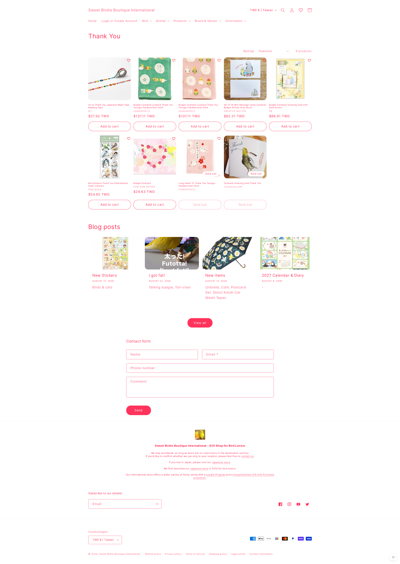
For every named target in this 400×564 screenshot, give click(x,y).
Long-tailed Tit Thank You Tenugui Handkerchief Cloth (197, 184)
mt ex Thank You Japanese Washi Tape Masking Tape (109, 106)
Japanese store (221, 462)
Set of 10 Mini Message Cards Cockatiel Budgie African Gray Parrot (245, 106)
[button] (147, 21)
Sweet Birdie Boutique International (119, 554)
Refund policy (153, 554)
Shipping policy (218, 554)
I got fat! (157, 275)
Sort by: (249, 51)
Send (138, 410)
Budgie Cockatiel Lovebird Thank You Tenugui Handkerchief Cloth (153, 106)
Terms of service (195, 554)
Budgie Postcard (142, 183)
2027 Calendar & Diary (283, 275)
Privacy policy (173, 554)
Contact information (261, 554)
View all (200, 323)
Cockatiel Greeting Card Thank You (242, 183)
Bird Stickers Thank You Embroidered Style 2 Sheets (108, 184)
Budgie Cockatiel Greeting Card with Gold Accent (288, 106)
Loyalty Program (216, 474)
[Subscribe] (156, 504)
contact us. (247, 456)
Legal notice (238, 554)
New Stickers (104, 275)
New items (215, 275)
